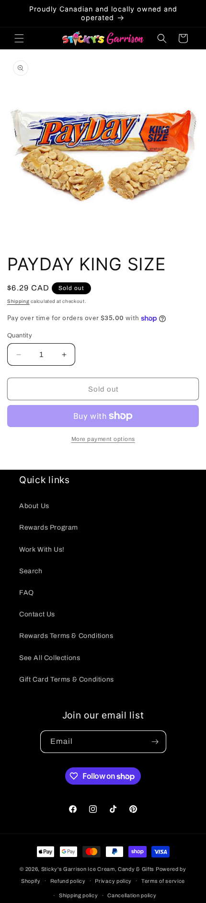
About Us (34, 505)
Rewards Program (48, 527)
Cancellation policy (131, 895)
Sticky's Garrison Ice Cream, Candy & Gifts (97, 869)
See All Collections (49, 657)
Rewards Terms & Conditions (66, 635)
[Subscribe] (155, 741)
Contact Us (37, 614)
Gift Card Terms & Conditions (66, 679)
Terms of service (163, 881)
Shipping (18, 301)
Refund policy (68, 881)
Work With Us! (42, 549)
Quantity (19, 335)
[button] (19, 38)
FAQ (26, 592)
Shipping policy (78, 895)
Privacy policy (113, 881)
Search (31, 571)
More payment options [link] (103, 439)
